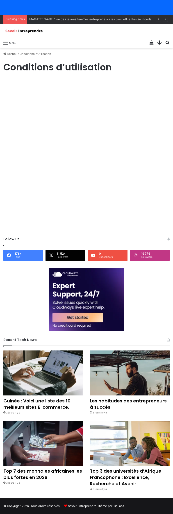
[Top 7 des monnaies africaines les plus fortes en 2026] (43, 443)
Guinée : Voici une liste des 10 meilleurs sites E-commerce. (37, 404)
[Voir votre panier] (151, 42)
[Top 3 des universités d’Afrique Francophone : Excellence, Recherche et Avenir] (130, 443)
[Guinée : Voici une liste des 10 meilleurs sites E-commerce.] (43, 372)
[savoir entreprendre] (24, 31)
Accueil (11, 54)
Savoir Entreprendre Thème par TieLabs (96, 506)
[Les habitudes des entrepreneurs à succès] (130, 372)
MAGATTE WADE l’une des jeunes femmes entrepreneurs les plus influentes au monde (90, 19)
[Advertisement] (86, 112)
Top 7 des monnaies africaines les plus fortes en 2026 (42, 474)
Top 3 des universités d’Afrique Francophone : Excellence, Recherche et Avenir (125, 477)
